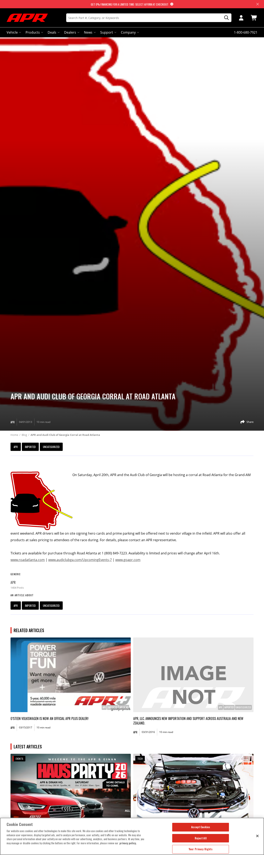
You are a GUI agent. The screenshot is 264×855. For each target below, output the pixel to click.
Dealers (70, 32)
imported (30, 447)
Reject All (201, 838)
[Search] (225, 17)
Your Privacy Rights (200, 849)
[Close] (257, 835)
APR (16, 447)
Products (33, 32)
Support (106, 32)
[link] (71, 674)
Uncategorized (51, 447)
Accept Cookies (200, 827)
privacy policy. (128, 843)
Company (128, 32)
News (88, 32)
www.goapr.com (127, 559)
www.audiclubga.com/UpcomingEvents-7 (80, 559)
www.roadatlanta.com (28, 559)
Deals (52, 32)
